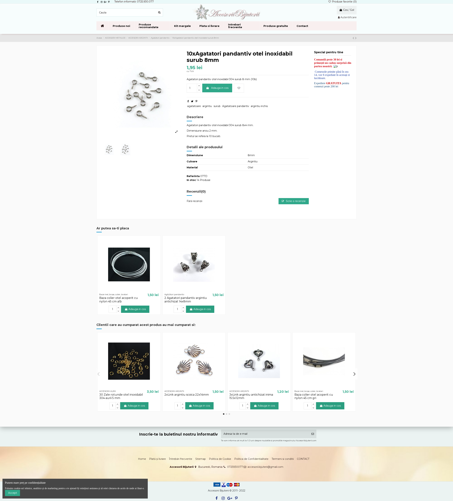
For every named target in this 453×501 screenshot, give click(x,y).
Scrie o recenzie (295, 201)
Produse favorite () (344, 1)
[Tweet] (192, 101)
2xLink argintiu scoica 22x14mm (186, 394)
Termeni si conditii (283, 459)
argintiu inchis (259, 106)
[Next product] (356, 38)
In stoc (191, 180)
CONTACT (303, 459)
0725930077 (235, 466)
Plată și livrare (157, 459)
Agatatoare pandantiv (235, 106)
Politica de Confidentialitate (251, 459)
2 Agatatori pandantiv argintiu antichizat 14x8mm (185, 299)
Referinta (193, 176)
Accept (12, 492)
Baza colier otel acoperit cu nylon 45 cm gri (313, 396)
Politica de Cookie (220, 459)
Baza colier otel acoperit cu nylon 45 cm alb (118, 299)
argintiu (207, 106)
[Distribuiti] (188, 101)
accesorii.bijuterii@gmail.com (265, 466)
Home (142, 459)
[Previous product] (354, 38)
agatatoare (194, 106)
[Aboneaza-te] (312, 434)
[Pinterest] (196, 101)
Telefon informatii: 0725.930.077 (134, 1)
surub (217, 106)
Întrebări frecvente (180, 459)
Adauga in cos (219, 87)
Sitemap (200, 459)
